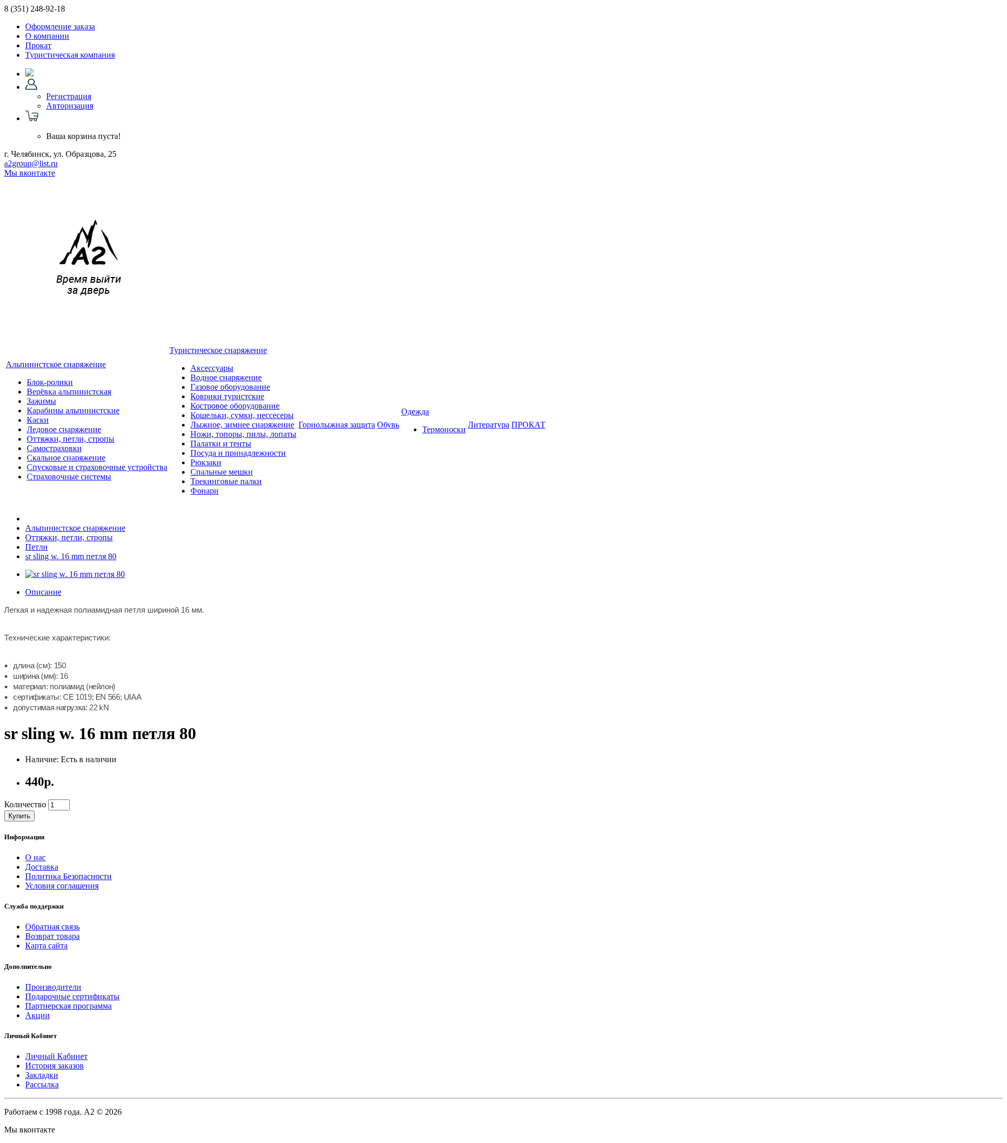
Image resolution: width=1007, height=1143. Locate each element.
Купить (19, 816)
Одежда (415, 411)
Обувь (388, 424)
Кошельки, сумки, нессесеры (242, 415)
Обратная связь (52, 926)
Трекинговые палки (226, 481)
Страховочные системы (69, 476)
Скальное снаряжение (66, 457)
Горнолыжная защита (336, 424)
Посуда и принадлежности (238, 452)
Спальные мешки (221, 471)
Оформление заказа (60, 26)
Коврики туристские (227, 396)
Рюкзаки (205, 462)
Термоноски (444, 429)
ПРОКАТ (528, 424)
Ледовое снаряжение (64, 429)
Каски (38, 419)
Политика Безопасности (68, 876)
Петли (36, 546)
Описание (43, 591)
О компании (47, 35)
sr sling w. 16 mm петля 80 (70, 556)
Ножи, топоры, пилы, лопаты (243, 434)
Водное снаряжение (226, 377)
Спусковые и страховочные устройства (97, 467)
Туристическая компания (70, 54)
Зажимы (41, 401)
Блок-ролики (50, 382)
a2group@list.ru (31, 163)
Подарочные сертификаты (72, 996)
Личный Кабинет (56, 1056)
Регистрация (68, 96)
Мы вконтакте (29, 172)
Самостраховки (54, 448)
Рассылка (42, 1084)
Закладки (41, 1075)
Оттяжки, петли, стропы (70, 438)
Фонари (204, 490)
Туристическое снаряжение (218, 350)
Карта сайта (46, 945)
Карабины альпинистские (73, 410)
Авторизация (69, 105)
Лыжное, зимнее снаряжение (242, 424)
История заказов (54, 1065)
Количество (25, 804)
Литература (488, 424)
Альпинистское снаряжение (56, 364)
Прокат (38, 45)
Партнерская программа (68, 1005)
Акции (37, 1015)
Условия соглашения (62, 885)
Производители (53, 986)
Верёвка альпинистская (69, 391)
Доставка (41, 866)
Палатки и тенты (220, 443)
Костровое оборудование (235, 405)
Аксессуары (211, 368)
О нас (35, 857)
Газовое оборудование (230, 386)
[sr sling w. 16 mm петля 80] (75, 574)
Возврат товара (52, 936)
